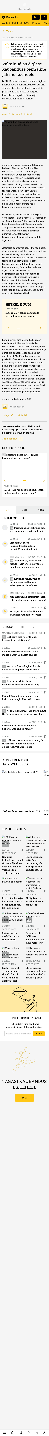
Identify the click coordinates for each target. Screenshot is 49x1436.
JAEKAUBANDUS (9, 37)
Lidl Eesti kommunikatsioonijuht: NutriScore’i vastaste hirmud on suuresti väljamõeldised (23, 743)
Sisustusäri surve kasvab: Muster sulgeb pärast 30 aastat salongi (23, 546)
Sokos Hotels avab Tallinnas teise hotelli (10, 936)
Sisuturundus (22, 557)
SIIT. (29, 399)
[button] (18, 1033)
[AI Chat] (37, 1433)
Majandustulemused (13, 633)
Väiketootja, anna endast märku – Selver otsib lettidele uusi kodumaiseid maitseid (26, 563)
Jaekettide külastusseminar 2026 (21, 811)
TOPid (27, 23)
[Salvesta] (45, 524)
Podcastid (37, 23)
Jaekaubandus (9, 438)
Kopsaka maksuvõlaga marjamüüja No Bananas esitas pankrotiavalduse (25, 582)
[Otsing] (29, 1433)
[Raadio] (21, 1433)
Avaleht (6, 23)
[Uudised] (12, 1433)
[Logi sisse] (45, 1433)
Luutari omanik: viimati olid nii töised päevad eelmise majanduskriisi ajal (11, 974)
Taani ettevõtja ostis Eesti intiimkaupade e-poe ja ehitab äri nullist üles (34, 863)
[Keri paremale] (44, 480)
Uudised (14, 524)
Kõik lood (17, 23)
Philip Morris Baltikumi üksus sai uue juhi (35, 901)
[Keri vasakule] (5, 480)
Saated (6, 736)
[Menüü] (4, 1433)
